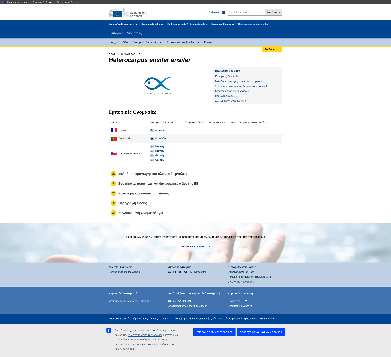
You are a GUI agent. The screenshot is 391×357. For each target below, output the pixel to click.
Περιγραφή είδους (225, 96)
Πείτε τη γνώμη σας (195, 246)
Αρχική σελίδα (119, 42)
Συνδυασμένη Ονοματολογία (230, 101)
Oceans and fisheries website (125, 272)
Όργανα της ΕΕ (236, 301)
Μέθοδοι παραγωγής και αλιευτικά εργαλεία (238, 81)
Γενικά (208, 42)
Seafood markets (199, 24)
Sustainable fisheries (153, 24)
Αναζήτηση (273, 12)
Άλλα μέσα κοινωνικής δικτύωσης (186, 306)
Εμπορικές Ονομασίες (222, 24)
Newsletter (200, 272)
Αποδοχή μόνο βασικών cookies (261, 331)
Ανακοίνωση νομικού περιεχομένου (238, 318)
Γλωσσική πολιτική (119, 318)
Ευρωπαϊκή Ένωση (238, 306)
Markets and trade (176, 24)
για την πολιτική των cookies (145, 334)
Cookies (165, 318)
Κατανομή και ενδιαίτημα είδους (232, 91)
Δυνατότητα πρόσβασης (241, 281)
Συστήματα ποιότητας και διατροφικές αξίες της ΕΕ (242, 86)
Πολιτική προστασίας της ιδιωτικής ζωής (249, 276)
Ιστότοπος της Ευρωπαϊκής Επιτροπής (130, 301)
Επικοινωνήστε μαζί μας (241, 272)
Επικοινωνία (267, 318)
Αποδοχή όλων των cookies (214, 331)
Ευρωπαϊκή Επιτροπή (120, 24)
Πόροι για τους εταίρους (145, 318)
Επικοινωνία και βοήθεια (181, 42)
